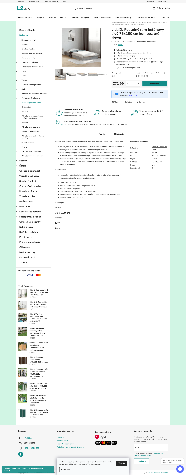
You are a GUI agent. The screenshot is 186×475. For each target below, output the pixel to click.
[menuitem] (25, 17)
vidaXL (120, 44)
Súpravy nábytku (28, 58)
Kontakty (21, 2)
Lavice (24, 76)
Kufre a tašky (26, 226)
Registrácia (162, 2)
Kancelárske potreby (30, 211)
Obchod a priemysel (29, 170)
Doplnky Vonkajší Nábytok (32, 53)
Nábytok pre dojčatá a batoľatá (34, 93)
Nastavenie (65, 470)
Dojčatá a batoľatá (28, 232)
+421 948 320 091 (31, 448)
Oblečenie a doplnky (30, 221)
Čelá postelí (26, 107)
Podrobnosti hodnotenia (146, 41)
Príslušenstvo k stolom (30, 127)
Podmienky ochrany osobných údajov (71, 447)
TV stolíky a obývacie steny (32, 67)
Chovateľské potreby (30, 186)
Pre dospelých (26, 237)
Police (23, 71)
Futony (24, 147)
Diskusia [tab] (119, 134)
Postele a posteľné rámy (31, 102)
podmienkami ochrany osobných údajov (148, 454)
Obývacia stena (27, 142)
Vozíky (24, 80)
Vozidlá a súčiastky (29, 175)
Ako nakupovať (34, 2)
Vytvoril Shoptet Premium (157, 472)
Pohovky (24, 122)
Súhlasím (121, 463)
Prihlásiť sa (141, 461)
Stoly (23, 89)
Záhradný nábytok (28, 40)
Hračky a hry (26, 201)
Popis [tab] (102, 134)
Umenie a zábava (28, 191)
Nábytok (23, 35)
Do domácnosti (27, 257)
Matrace (24, 111)
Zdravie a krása (27, 196)
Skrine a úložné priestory (31, 85)
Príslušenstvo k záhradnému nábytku (32, 137)
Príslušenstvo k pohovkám (31, 151)
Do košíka (154, 83)
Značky (23, 262)
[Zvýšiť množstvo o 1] (138, 83)
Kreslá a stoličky (28, 49)
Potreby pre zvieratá (29, 242)
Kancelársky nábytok (29, 62)
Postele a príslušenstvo (30, 98)
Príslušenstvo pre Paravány (32, 156)
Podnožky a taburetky (30, 131)
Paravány (25, 44)
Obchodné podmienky (51, 2)
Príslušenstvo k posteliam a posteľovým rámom (32, 117)
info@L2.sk (28, 438)
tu (100, 464)
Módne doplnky (27, 252)
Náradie (23, 160)
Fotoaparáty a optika (30, 216)
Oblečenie (24, 247)
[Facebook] (20, 454)
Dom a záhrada (27, 30)
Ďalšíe (22, 165)
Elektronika (25, 206)
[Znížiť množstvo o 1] (127, 83)
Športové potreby (28, 181)
